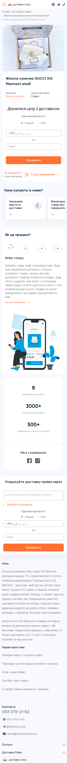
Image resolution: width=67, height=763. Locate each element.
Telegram (29, 123)
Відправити (33, 160)
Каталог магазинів (15, 302)
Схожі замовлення (43, 174)
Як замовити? (12, 173)
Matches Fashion (15, 96)
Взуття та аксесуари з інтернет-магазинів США (26, 15)
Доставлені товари (22, 11)
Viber (43, 123)
